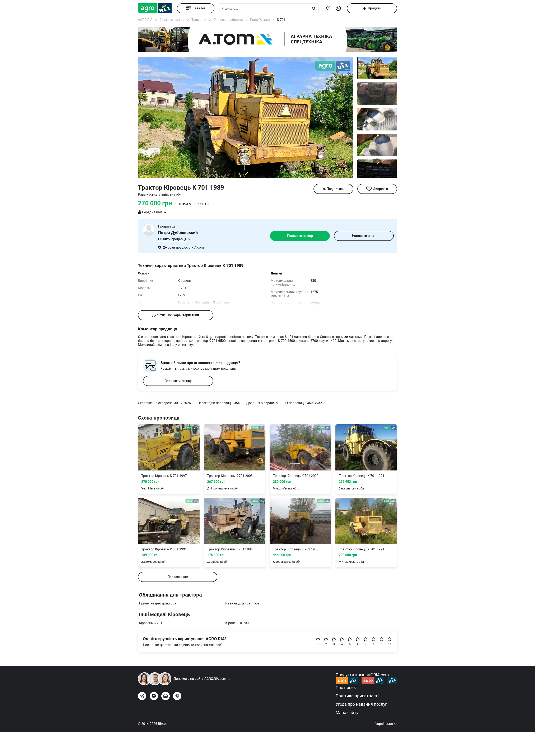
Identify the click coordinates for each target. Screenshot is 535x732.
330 (313, 281)
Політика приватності (357, 695)
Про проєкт (347, 687)
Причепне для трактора (157, 603)
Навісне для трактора (242, 603)
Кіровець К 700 (237, 623)
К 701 (182, 288)
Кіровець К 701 (150, 623)
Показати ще (177, 577)
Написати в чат (364, 236)
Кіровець (185, 281)
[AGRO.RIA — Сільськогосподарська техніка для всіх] (157, 8)
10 (389, 644)
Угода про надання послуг (361, 704)
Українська (384, 724)
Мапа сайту (347, 712)
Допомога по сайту (201, 679)
